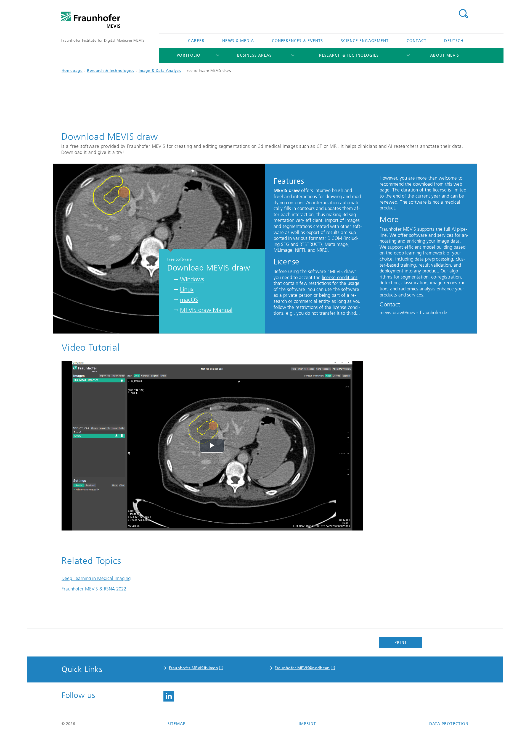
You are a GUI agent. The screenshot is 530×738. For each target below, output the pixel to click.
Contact (417, 40)
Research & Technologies (349, 55)
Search (463, 13)
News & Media (238, 40)
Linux (187, 289)
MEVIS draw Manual (206, 309)
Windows (192, 279)
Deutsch (453, 40)
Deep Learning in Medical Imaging (96, 578)
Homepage (72, 70)
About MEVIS (444, 55)
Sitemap (177, 723)
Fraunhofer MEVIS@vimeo (193, 668)
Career (196, 40)
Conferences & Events (297, 40)
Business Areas (254, 55)
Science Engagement (365, 40)
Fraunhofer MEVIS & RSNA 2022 (94, 589)
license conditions (339, 277)
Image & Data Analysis (160, 70)
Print (400, 642)
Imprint (307, 723)
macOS (189, 299)
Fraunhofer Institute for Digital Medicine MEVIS (102, 40)
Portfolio (188, 55)
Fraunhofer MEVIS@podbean (302, 668)
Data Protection (448, 723)
